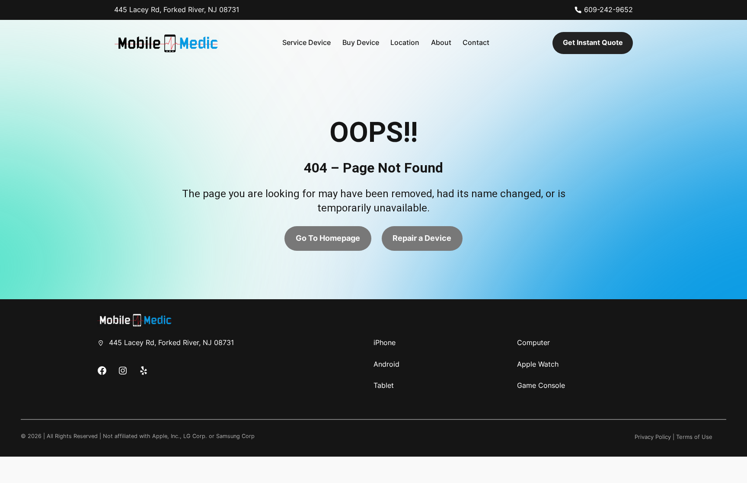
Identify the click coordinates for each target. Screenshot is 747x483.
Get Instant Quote (593, 42)
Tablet (384, 385)
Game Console (541, 385)
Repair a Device (422, 238)
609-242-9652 (608, 9)
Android (386, 364)
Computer (533, 342)
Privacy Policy (653, 437)
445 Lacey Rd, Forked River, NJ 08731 (176, 9)
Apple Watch (538, 364)
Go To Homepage (328, 238)
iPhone (385, 342)
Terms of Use (694, 437)
